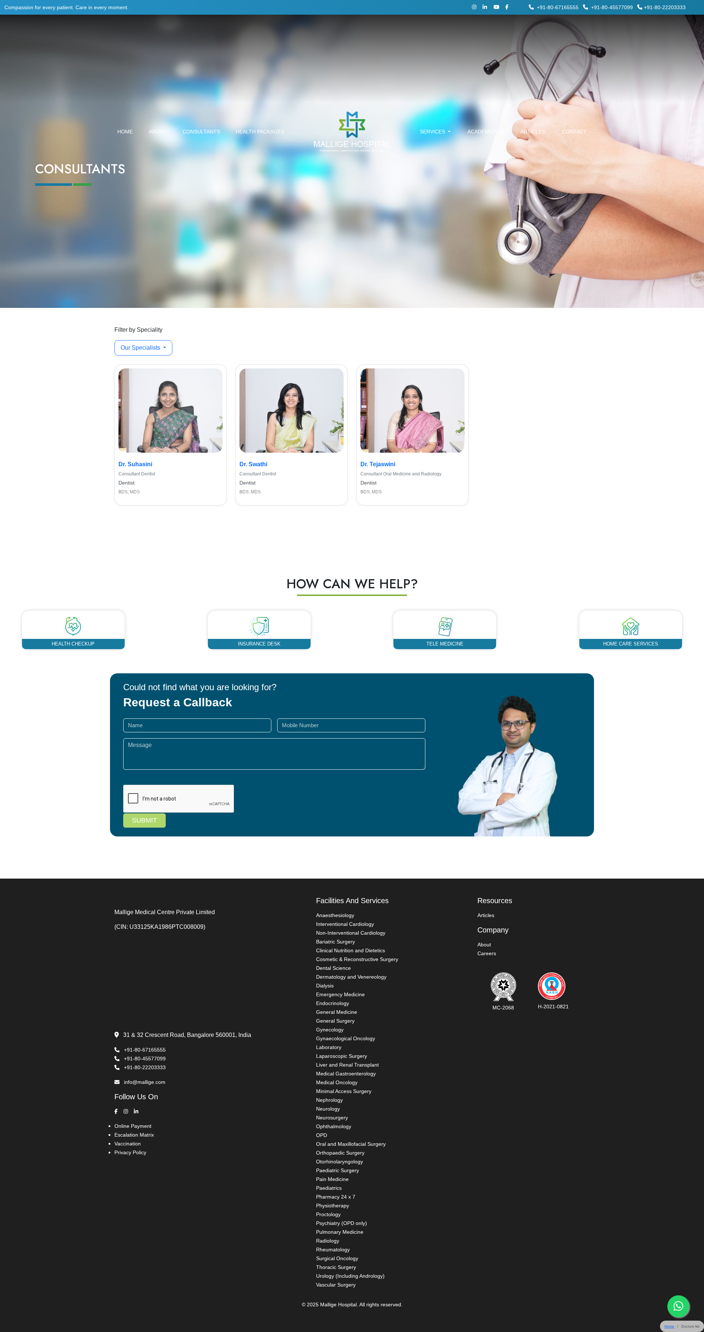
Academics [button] (483, 132)
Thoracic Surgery (336, 1267)
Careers (486, 953)
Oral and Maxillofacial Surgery (351, 1144)
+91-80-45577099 (611, 7)
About (157, 132)
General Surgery (335, 1021)
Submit (144, 820)
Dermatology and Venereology (351, 977)
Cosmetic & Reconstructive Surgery (357, 959)
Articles (532, 132)
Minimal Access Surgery (343, 1091)
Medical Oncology (337, 1082)
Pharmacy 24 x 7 (335, 1197)
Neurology (328, 1109)
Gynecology (330, 1030)
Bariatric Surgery (335, 942)
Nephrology (329, 1100)
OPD (321, 1135)
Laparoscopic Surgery (341, 1056)
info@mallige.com (143, 1082)
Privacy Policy (130, 1152)
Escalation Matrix (134, 1135)
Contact (574, 132)
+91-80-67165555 (557, 7)
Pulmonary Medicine (339, 1232)
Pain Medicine (332, 1179)
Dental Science (333, 968)
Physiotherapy (332, 1205)
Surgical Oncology (337, 1258)
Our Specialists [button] (141, 348)
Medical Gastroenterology (346, 1074)
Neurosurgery (332, 1118)
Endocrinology (332, 1003)
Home (125, 132)
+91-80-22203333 (665, 7)
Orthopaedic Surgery (340, 1153)
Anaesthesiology (335, 915)
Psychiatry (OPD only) (341, 1223)
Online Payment (132, 1126)
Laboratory (328, 1047)
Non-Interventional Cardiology (350, 933)
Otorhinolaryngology (339, 1161)
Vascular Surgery (336, 1285)
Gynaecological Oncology (345, 1038)
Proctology (328, 1214)
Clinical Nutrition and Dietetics (350, 950)
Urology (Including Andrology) (350, 1276)
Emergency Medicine (340, 994)
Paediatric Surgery (337, 1170)
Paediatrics (329, 1188)
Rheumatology (333, 1249)
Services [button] (433, 132)
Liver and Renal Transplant (347, 1065)
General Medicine (336, 1012)
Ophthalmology (333, 1126)
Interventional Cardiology (345, 924)
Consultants (201, 132)
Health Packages (260, 132)
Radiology (327, 1241)
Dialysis (325, 986)
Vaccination (127, 1144)
